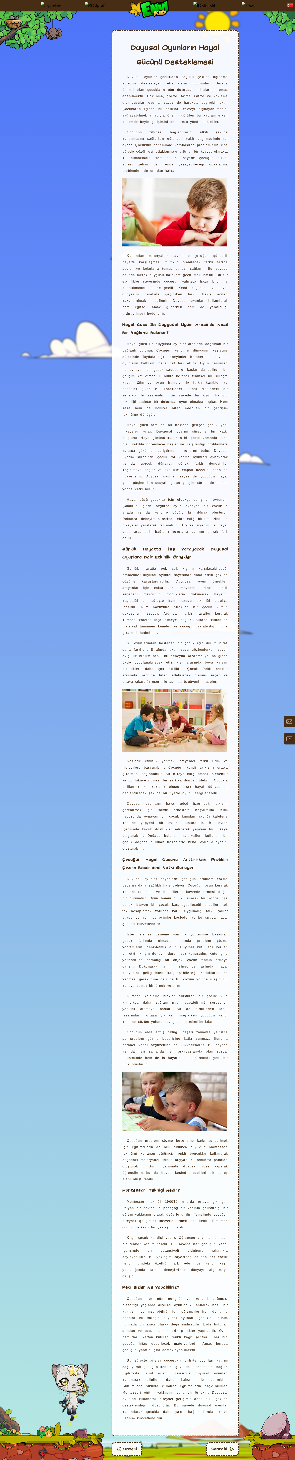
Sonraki (219, 1449)
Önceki (130, 1449)
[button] (290, 5)
